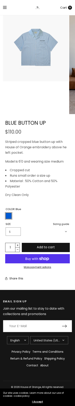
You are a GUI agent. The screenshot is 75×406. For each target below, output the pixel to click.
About (44, 365)
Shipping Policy (54, 359)
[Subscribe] (67, 326)
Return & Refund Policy (26, 359)
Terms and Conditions (47, 352)
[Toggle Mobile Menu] (7, 7)
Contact (32, 365)
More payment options (37, 267)
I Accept (37, 402)
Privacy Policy (21, 352)
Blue (8, 215)
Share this (16, 278)
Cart (63, 7)
